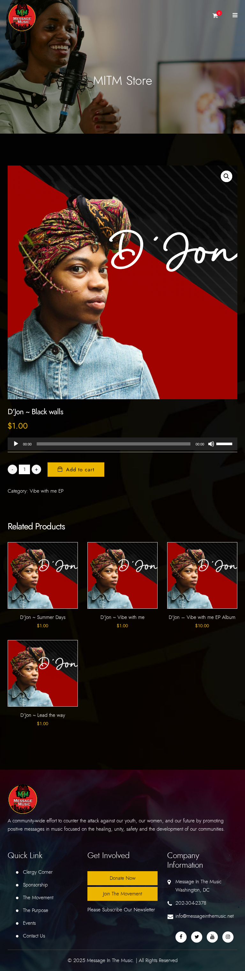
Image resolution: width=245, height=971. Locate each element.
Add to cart (80, 469)
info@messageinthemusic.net (204, 916)
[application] (122, 444)
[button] (226, 176)
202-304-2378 (190, 903)
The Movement (38, 897)
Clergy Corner (38, 872)
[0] (215, 17)
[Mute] (211, 444)
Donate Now (123, 878)
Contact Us (34, 935)
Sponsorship (35, 884)
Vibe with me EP (46, 491)
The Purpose (35, 910)
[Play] (16, 444)
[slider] (225, 443)
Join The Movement (122, 893)
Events (29, 923)
